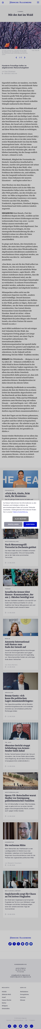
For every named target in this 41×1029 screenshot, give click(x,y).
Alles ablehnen (20, 519)
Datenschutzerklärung (20, 512)
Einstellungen (13, 524)
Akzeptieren (30, 524)
